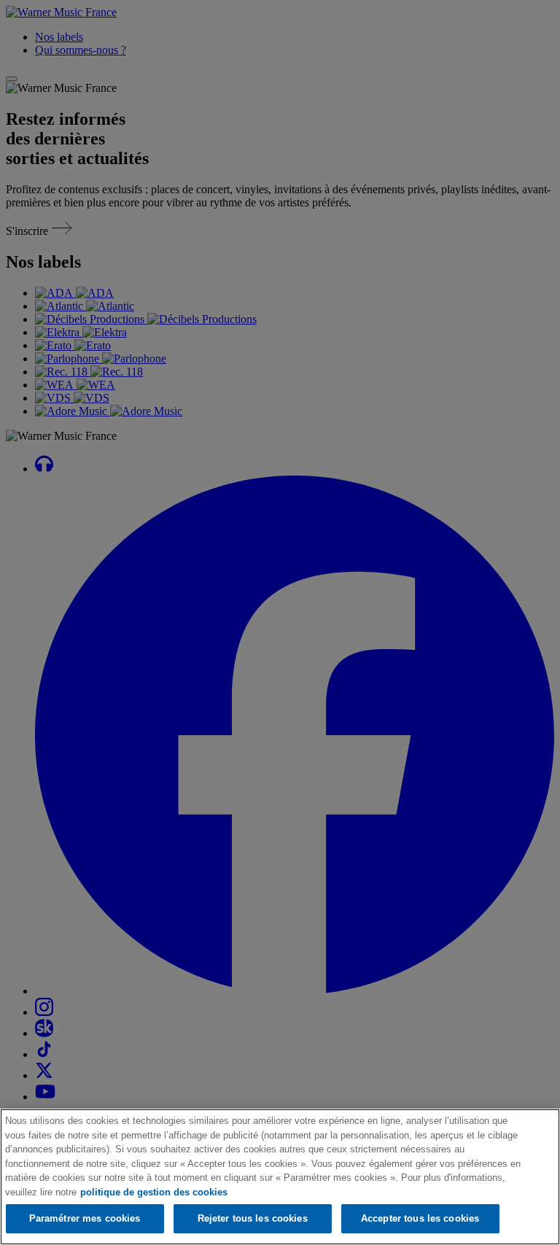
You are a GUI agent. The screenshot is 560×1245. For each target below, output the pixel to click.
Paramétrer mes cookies (85, 1218)
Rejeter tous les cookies (253, 1218)
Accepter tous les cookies (420, 1218)
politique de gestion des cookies (154, 1192)
